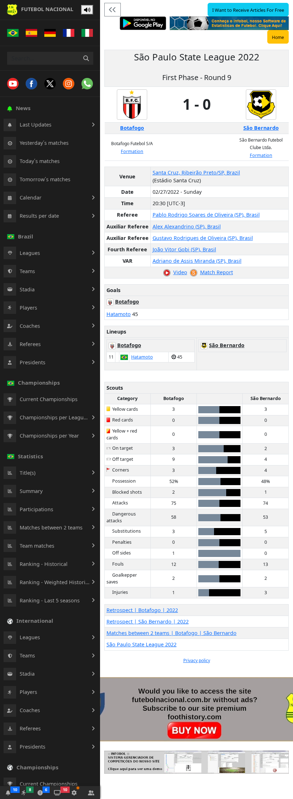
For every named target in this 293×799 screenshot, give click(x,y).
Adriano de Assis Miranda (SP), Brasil (197, 260)
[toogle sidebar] (112, 9)
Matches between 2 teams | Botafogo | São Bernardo (171, 633)
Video (180, 272)
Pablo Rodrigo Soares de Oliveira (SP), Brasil (206, 214)
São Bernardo (261, 127)
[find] (86, 58)
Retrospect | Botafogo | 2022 (142, 610)
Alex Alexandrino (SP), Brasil (187, 226)
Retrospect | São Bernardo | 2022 (147, 621)
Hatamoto (118, 314)
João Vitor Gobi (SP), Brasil (184, 249)
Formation (132, 151)
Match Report (216, 272)
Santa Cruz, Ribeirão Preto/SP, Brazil (196, 172)
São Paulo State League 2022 (141, 644)
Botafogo (132, 127)
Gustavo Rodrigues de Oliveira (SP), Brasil (203, 238)
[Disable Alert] (87, 10)
